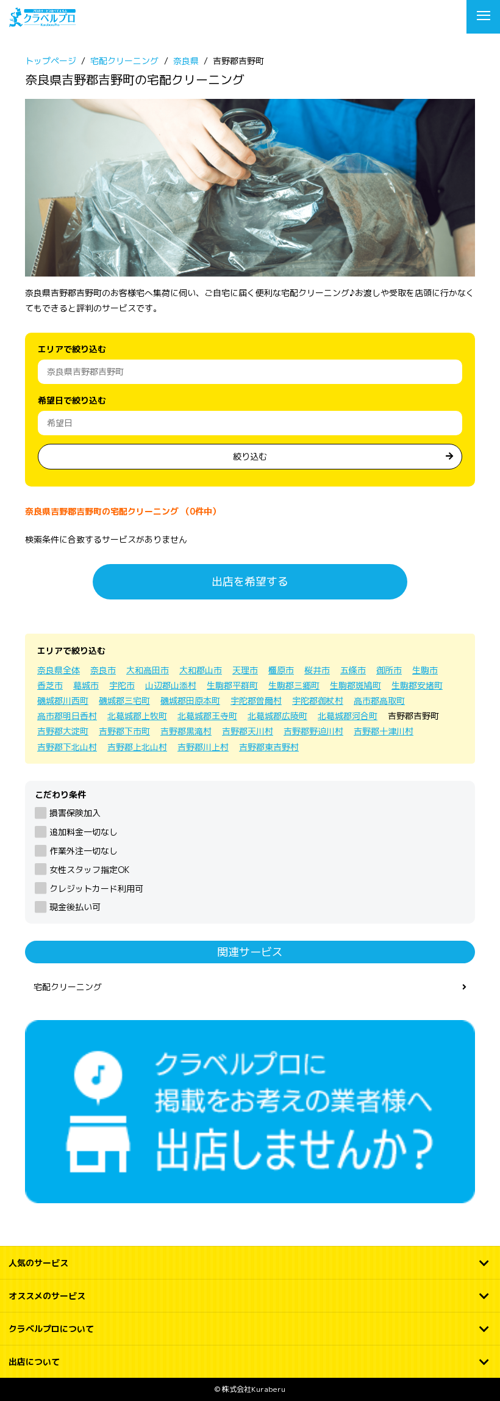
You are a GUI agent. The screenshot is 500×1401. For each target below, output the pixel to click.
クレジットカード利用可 (96, 888)
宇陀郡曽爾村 (256, 700)
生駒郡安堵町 (417, 685)
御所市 (389, 670)
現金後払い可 (75, 907)
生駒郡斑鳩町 (355, 685)
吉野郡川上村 (203, 747)
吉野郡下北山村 (67, 747)
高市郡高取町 (379, 700)
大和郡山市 (200, 670)
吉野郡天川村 (247, 731)
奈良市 (103, 670)
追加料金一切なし (83, 832)
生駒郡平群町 (232, 685)
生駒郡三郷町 (294, 685)
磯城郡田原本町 (190, 700)
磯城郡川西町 (62, 700)
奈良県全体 (58, 670)
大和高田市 (147, 670)
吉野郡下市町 (124, 731)
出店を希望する (250, 581)
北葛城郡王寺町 (207, 716)
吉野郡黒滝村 (186, 731)
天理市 (245, 670)
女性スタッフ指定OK (89, 869)
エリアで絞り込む (72, 349)
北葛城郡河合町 (347, 716)
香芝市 (50, 685)
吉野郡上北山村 (137, 747)
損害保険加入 (75, 813)
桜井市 (317, 670)
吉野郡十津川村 (383, 731)
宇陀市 (122, 685)
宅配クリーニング (68, 987)
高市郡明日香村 (67, 716)
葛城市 (86, 685)
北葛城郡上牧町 (137, 716)
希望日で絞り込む (72, 400)
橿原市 (281, 670)
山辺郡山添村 (170, 685)
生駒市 (425, 670)
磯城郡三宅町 (124, 700)
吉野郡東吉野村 (269, 747)
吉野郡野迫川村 (313, 731)
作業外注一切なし (83, 850)
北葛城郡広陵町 (277, 716)
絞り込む (250, 456)
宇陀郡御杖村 (317, 700)
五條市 (353, 670)
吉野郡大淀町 (62, 731)
